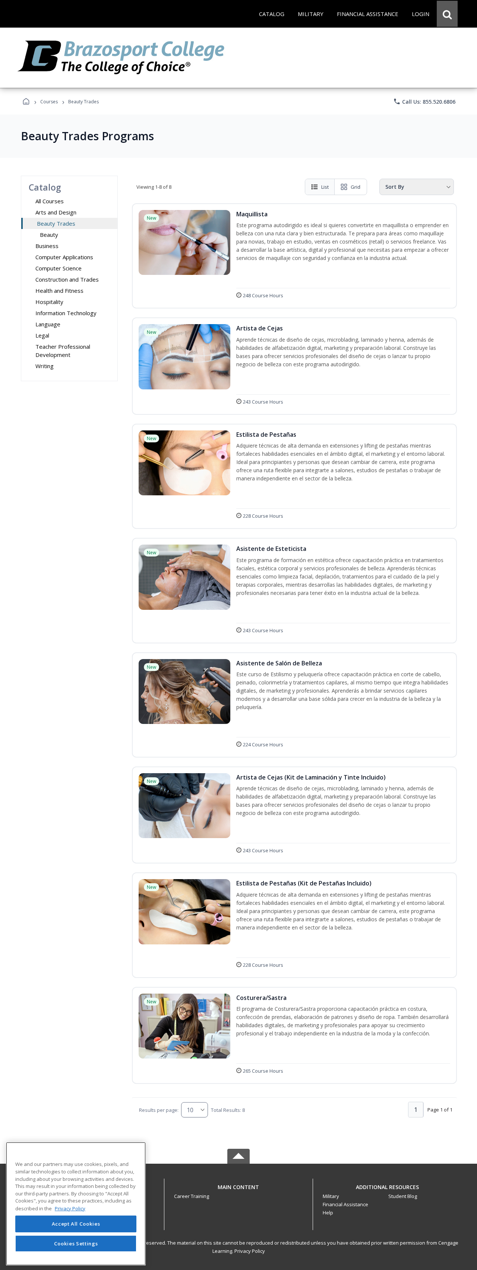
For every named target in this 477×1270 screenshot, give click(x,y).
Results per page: (159, 1110)
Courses (49, 101)
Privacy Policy (249, 1251)
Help (328, 1212)
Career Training (191, 1196)
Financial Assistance (345, 1204)
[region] (76, 1204)
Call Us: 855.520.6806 (424, 101)
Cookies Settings (76, 1243)
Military (331, 1196)
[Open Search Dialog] (447, 14)
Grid (355, 187)
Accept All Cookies (76, 1224)
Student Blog (402, 1196)
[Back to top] (238, 1191)
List (325, 187)
